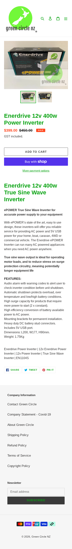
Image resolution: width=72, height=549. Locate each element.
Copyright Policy (18, 466)
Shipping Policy (18, 435)
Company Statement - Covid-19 (29, 414)
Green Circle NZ (41, 536)
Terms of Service (19, 455)
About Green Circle (20, 425)
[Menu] (66, 18)
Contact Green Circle (22, 404)
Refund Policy (17, 445)
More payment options (36, 170)
